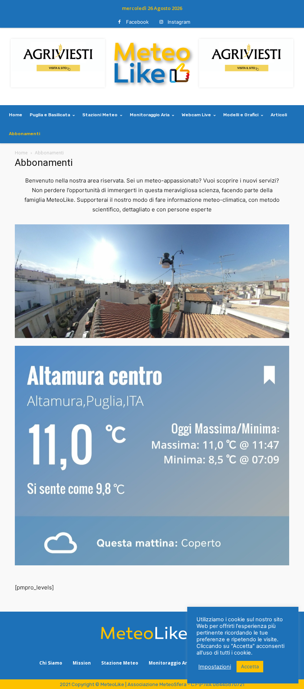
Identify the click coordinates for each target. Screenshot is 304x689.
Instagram (179, 22)
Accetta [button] (250, 666)
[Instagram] (161, 22)
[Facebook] (119, 22)
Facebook (137, 22)
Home (21, 153)
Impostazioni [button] (214, 666)
